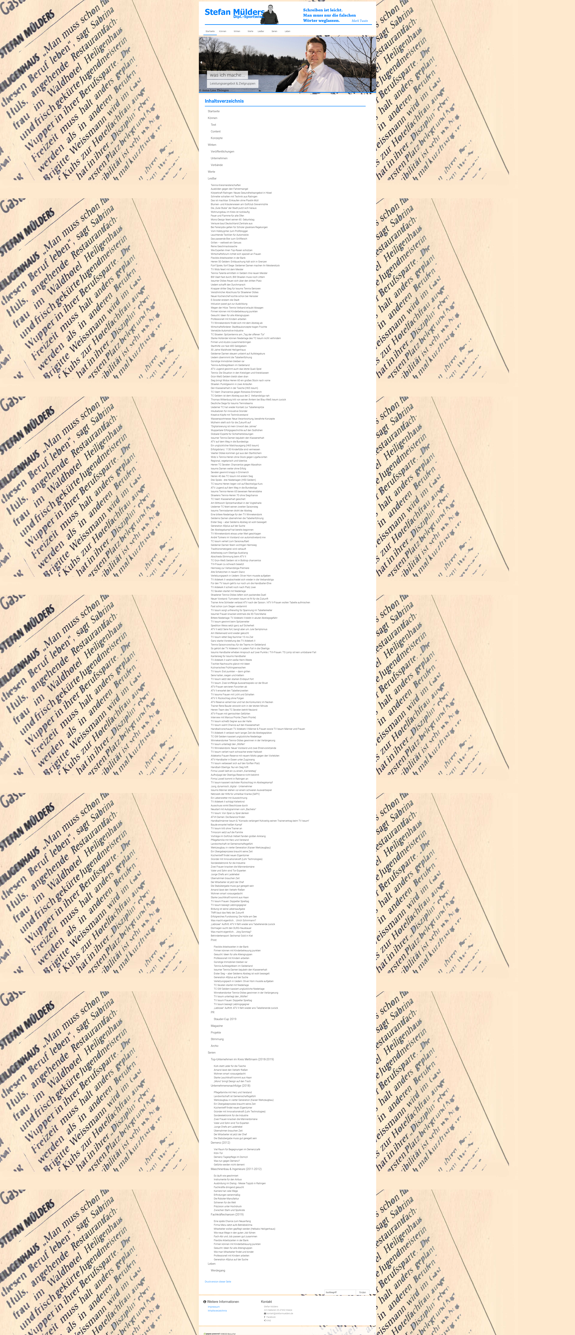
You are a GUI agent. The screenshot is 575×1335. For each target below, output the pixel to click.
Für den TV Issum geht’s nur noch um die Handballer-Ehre (241, 583)
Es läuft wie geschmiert (226, 1175)
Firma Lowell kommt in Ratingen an (229, 778)
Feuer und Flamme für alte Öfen (227, 215)
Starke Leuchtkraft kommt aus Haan (230, 897)
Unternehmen (219, 158)
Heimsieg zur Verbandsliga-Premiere (230, 568)
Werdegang (218, 1270)
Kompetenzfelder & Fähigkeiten (232, 83)
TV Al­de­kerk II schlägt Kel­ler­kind (228, 801)
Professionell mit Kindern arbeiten (228, 319)
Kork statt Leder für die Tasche (230, 1066)
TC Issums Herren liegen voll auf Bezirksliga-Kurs (236, 483)
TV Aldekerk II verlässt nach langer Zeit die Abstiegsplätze (241, 732)
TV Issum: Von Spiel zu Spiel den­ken (230, 813)
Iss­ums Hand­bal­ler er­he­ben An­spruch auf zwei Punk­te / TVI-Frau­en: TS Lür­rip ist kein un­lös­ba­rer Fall (263, 652)
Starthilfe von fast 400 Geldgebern (229, 346)
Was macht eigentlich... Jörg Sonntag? (231, 931)
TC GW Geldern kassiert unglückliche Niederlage (236, 736)
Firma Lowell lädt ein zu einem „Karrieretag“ (234, 771)
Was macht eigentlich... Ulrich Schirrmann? (233, 920)
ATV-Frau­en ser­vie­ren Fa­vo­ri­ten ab (229, 686)
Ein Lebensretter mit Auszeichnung (229, 797)
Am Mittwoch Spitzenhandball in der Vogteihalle (236, 503)
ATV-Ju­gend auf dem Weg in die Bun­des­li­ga (234, 487)
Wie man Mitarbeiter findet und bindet (234, 1251)
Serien (274, 31)
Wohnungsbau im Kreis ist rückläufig (230, 212)
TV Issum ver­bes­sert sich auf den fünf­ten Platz (235, 763)
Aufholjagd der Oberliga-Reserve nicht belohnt (235, 774)
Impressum (214, 1306)
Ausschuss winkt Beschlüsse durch (229, 805)
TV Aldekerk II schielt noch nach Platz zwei (233, 587)
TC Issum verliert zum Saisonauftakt (230, 541)
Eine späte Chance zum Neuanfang (232, 1221)
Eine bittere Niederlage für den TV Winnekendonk (236, 514)
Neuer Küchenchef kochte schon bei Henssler (234, 296)
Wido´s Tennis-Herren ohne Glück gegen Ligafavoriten (239, 457)
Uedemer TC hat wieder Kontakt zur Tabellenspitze (237, 407)
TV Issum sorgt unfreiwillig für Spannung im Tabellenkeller (241, 610)
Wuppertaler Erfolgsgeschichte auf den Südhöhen (237, 430)
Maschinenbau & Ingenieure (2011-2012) (236, 1169)
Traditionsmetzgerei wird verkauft (228, 548)
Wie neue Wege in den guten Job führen (234, 1232)
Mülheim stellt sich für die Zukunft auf (231, 422)
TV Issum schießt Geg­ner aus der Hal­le (231, 721)
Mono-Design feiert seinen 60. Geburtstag (232, 219)
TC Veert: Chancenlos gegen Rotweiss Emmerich (236, 392)
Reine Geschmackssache (224, 246)
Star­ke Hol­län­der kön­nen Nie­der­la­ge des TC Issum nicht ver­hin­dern (246, 338)
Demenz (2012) (220, 1142)
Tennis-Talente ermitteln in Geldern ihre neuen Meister (239, 273)
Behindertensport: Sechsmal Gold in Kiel (232, 935)
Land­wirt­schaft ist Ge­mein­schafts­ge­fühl (232, 843)
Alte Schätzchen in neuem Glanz (228, 572)
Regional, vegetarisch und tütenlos (229, 460)
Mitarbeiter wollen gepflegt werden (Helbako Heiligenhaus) (244, 1228)
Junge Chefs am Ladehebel (225, 874)
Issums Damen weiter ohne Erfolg (228, 468)
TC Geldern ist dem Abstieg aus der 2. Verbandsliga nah (240, 395)
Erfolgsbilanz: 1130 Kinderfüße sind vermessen (235, 449)
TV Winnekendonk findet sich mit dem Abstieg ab (237, 323)
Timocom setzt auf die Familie (227, 832)
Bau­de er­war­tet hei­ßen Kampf (226, 824)
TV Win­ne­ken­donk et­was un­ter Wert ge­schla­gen (236, 533)
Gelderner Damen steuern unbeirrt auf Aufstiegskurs (238, 353)
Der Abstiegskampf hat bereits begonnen (232, 529)
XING (268, 1320)
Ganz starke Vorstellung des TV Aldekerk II (233, 640)
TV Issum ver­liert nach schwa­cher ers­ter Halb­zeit (236, 751)
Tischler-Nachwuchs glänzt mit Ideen (230, 663)
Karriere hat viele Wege (226, 1191)
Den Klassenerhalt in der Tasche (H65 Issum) (234, 388)
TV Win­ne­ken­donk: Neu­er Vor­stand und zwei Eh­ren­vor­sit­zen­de (243, 748)
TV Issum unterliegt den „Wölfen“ (228, 744)
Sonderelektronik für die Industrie (228, 863)
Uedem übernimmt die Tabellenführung (231, 357)
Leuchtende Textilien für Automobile (230, 234)
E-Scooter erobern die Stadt (225, 300)
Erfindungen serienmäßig (227, 1194)
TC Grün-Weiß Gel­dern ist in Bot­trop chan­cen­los (236, 560)
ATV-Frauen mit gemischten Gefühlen (230, 713)
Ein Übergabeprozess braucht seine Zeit (232, 851)
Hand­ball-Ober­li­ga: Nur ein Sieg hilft (229, 767)
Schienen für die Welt (225, 1202)
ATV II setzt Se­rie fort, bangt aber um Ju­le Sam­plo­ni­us (239, 629)
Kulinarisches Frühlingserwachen (228, 667)
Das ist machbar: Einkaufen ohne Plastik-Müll (235, 200)
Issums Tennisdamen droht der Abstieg (231, 510)
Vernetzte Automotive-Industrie (227, 330)
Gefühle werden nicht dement (229, 1164)
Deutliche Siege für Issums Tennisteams (232, 403)
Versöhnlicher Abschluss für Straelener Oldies (234, 292)
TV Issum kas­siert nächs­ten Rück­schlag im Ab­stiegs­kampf (242, 782)
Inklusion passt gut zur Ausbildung (229, 303)
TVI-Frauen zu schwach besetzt (227, 564)
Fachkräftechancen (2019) (227, 1214)
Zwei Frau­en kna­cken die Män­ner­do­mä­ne (232, 866)
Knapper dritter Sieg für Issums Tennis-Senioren (236, 288)
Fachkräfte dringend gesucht (229, 1187)
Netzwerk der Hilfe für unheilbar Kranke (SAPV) (235, 794)
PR (212, 1012)
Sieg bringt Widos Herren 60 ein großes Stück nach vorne (240, 380)
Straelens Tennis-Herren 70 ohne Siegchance (234, 495)
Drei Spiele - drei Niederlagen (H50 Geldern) (233, 480)
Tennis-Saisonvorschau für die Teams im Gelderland (238, 644)
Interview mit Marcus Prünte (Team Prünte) (233, 717)
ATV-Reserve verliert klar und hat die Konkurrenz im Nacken (242, 702)
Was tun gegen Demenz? (227, 1160)
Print (214, 940)
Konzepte (217, 138)
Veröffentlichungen (222, 151)
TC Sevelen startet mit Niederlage (228, 591)
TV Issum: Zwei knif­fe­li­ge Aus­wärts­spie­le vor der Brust (239, 683)
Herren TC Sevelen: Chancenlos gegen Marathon (236, 464)
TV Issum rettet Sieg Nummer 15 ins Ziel (232, 637)
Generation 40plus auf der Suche (228, 525)
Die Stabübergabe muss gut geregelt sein (232, 885)
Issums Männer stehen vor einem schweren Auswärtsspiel (241, 790)
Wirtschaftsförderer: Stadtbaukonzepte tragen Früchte (239, 326)
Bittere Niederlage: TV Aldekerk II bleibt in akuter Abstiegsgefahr (244, 617)
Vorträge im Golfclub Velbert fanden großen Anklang (238, 836)
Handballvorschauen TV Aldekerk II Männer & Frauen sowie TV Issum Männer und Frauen (258, 729)
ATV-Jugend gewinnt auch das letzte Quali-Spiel (236, 368)
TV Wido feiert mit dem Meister (227, 269)
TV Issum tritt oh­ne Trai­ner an (226, 828)
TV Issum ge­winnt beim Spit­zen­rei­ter (230, 621)
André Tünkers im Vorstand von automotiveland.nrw (238, 537)
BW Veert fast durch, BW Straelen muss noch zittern (238, 277)
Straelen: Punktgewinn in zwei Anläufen (231, 384)
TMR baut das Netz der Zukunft (227, 912)
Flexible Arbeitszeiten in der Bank (228, 257)
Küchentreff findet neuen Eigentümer (230, 855)
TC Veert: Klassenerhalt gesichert (228, 499)
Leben (287, 31)
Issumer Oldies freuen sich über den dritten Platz (236, 280)
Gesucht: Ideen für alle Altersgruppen (230, 315)
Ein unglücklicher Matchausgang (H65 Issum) (235, 445)
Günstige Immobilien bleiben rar (227, 361)
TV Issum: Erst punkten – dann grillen (230, 671)
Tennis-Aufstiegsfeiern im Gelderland (230, 365)
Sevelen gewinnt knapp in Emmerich (230, 472)
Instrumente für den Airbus (228, 1179)
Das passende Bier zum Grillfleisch (229, 238)
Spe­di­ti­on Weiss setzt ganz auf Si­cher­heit (232, 625)
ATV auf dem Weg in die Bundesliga (229, 441)
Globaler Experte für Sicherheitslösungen (232, 434)
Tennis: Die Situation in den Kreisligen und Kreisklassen (240, 372)
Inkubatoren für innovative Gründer (229, 411)
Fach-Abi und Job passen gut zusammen (235, 1236)
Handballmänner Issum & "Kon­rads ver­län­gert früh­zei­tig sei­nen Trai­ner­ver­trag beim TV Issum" (260, 820)
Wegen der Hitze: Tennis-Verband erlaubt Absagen (237, 307)
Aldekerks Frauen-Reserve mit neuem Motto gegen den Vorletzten (245, 755)
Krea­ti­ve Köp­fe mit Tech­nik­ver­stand (229, 414)
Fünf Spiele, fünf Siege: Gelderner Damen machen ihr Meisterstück (245, 265)
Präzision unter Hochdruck (228, 1206)
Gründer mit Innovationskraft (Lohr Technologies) (236, 859)
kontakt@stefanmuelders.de (280, 1313)
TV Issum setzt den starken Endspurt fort (232, 679)
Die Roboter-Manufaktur (226, 1198)
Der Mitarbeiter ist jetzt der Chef (227, 882)
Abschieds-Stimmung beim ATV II (228, 556)
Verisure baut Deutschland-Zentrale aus (231, 223)
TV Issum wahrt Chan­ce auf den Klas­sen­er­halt (235, 725)
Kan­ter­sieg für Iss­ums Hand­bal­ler (228, 656)
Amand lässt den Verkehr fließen (228, 889)
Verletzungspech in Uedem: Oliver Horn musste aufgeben (241, 575)
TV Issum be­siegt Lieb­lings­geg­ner (228, 905)
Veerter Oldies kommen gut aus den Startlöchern (236, 453)
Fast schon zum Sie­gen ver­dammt (229, 606)
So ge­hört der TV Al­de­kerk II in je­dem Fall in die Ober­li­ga (240, 648)
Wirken (237, 31)
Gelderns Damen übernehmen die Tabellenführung (237, 518)
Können (222, 31)
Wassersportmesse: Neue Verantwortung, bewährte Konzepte (243, 418)
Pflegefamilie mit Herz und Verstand (230, 840)
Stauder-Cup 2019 (225, 1019)
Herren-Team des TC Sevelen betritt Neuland (234, 709)
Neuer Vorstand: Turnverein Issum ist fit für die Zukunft (239, 598)
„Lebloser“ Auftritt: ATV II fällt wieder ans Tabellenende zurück (243, 924)
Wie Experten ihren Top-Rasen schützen (231, 250)
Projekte (216, 1032)
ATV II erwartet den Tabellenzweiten (229, 690)
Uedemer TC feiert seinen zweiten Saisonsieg (234, 506)
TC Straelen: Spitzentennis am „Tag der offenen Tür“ (238, 334)
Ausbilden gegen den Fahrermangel (229, 188)
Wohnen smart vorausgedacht (227, 893)
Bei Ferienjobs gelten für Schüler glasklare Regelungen (239, 227)
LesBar (261, 31)
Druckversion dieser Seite (218, 1281)
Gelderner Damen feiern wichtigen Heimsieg (234, 545)
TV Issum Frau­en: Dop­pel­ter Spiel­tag (230, 901)
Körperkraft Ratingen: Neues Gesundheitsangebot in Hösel (241, 192)
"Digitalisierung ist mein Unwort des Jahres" (234, 426)
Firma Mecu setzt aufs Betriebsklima (233, 1225)
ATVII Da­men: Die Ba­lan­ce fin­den (228, 817)
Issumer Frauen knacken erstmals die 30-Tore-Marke (238, 614)
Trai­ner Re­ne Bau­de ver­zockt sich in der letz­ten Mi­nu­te (239, 705)
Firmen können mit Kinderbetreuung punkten (234, 311)
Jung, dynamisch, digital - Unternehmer (231, 786)
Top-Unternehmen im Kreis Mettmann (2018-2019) (242, 1059)
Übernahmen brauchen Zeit (225, 878)
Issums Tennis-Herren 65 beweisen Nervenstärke (236, 491)
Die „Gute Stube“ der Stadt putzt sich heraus (234, 208)
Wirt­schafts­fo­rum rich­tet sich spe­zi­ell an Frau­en (236, 254)
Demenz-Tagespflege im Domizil (231, 1157)
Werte (250, 31)
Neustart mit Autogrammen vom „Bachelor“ (233, 809)
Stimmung (217, 1039)
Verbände (217, 165)
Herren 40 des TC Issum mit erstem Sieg (232, 476)
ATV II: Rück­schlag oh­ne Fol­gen (227, 698)
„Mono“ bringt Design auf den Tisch (232, 1081)
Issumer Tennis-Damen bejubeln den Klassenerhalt (237, 437)
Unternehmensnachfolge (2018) (230, 1085)
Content (216, 131)
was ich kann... (225, 75)
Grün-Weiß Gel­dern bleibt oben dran (229, 376)
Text (213, 124)
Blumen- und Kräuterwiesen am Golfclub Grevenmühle (239, 204)
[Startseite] (288, 14)
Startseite (210, 31)
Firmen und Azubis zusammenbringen (231, 342)
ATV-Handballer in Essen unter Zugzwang (233, 759)
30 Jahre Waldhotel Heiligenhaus (228, 349)
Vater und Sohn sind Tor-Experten (228, 870)
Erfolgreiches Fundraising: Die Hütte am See (234, 916)
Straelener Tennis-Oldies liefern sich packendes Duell (238, 594)
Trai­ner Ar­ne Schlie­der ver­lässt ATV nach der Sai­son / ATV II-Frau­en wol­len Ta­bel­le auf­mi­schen (260, 602)
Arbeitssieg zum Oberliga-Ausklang (229, 552)
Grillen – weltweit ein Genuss (226, 242)
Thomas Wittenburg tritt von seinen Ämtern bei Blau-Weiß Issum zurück (248, 399)
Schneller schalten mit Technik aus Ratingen (234, 196)
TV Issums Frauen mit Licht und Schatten (232, 694)
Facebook (271, 1317)
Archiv (214, 1046)
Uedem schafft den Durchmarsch (228, 284)
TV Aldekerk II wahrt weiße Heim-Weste (231, 660)
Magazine (217, 1026)
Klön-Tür (218, 1153)
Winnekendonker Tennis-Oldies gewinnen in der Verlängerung (243, 740)
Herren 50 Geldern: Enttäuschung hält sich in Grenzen (239, 261)
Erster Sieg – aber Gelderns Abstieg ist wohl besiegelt (239, 522)
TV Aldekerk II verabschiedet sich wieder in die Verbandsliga (242, 579)
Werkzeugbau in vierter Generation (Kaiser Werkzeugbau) (241, 847)
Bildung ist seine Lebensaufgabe (228, 909)
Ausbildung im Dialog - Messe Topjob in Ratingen (240, 1183)
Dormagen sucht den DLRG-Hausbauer (231, 928)
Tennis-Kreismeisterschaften (226, 185)
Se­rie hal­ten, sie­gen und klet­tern (227, 675)
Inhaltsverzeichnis (217, 1310)
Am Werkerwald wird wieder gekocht (230, 633)
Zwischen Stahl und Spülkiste (229, 1210)
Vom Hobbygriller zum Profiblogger (229, 231)
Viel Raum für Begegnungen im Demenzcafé (237, 1149)
